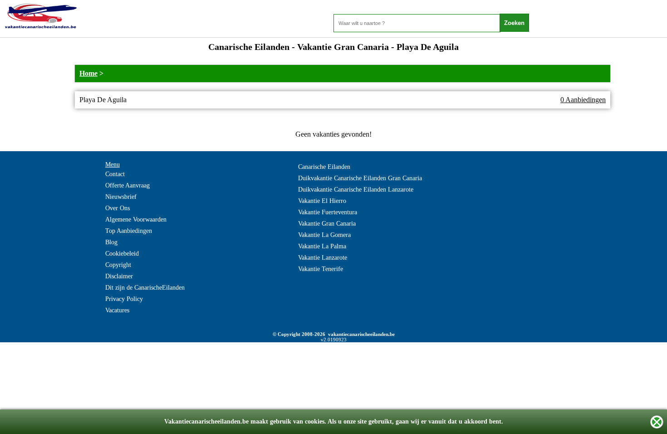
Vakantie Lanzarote (322, 257)
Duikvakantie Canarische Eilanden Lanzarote (355, 189)
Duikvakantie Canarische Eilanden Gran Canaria (360, 178)
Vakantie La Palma (322, 246)
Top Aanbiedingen (128, 230)
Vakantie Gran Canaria (327, 223)
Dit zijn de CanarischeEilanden (145, 287)
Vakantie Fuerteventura (327, 212)
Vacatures (117, 310)
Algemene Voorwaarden (136, 219)
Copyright (118, 264)
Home (88, 73)
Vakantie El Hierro (322, 200)
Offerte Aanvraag (127, 185)
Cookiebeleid (122, 253)
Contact (115, 174)
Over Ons (117, 208)
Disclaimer (119, 276)
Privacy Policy (124, 299)
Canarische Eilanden (324, 166)
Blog (111, 242)
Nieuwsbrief (121, 196)
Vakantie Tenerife (320, 269)
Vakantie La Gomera (324, 235)
